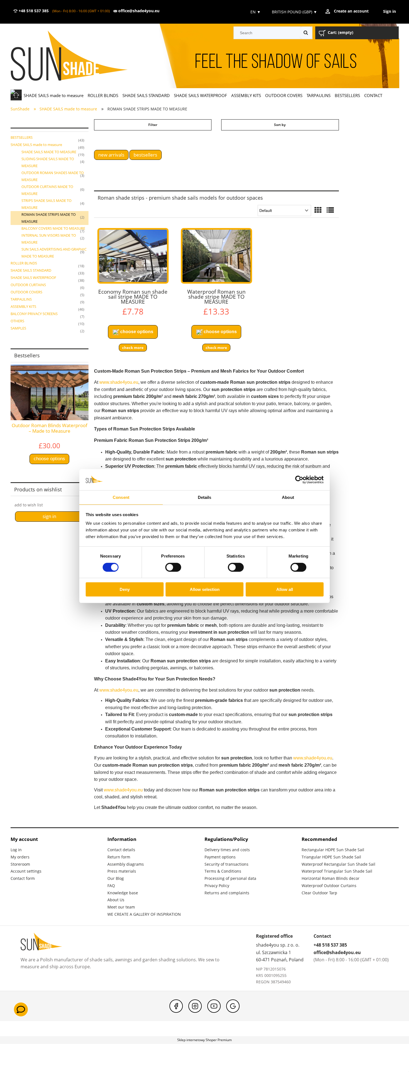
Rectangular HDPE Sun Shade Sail (333, 849)
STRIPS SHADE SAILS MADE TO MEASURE (46, 204)
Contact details (121, 849)
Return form (118, 857)
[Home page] (77, 56)
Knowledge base (122, 892)
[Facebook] (176, 1006)
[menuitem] (54, 95)
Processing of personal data (230, 878)
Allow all (284, 589)
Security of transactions (226, 864)
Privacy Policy (216, 885)
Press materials (121, 871)
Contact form (23, 878)
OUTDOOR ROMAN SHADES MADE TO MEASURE (52, 176)
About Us (115, 899)
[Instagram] (195, 1006)
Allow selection (205, 589)
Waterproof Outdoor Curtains (329, 885)
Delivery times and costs (227, 849)
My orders (20, 857)
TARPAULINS (21, 299)
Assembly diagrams (125, 864)
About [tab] (288, 497)
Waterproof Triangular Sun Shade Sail (337, 871)
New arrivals (111, 155)
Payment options (220, 857)
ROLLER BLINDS (24, 263)
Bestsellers (145, 155)
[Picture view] (318, 210)
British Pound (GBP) (294, 11)
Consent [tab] (121, 497)
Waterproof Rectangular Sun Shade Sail (338, 864)
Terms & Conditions (222, 871)
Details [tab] (204, 497)
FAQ (111, 885)
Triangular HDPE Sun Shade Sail (331, 857)
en (255, 11)
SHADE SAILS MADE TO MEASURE (48, 151)
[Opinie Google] (233, 1006)
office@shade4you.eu (138, 10)
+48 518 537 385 (33, 10)
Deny (125, 589)
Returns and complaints (226, 892)
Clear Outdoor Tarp (319, 892)
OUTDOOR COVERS (26, 291)
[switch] (173, 567)
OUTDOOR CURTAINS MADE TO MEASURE (47, 190)
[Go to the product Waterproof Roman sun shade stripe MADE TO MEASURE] (216, 256)
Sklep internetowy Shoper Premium (204, 1040)
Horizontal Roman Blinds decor (330, 878)
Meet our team (121, 907)
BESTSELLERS (22, 137)
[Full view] (330, 210)
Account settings (26, 871)
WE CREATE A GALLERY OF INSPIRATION (144, 914)
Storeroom (20, 864)
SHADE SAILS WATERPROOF (33, 277)
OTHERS (17, 320)
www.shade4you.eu (118, 382)
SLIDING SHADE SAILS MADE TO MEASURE (47, 162)
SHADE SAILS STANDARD (31, 270)
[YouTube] (214, 1006)
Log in (16, 849)
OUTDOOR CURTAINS (28, 284)
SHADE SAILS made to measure (36, 144)
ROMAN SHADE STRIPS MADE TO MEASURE (48, 218)
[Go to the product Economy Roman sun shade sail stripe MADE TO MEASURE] (133, 256)
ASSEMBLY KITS (23, 306)
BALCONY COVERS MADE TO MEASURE (53, 228)
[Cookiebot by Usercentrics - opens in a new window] (299, 480)
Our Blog (115, 878)
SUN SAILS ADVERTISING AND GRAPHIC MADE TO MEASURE (54, 253)
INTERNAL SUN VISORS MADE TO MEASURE (48, 239)
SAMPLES (18, 328)
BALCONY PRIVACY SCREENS (34, 313)
